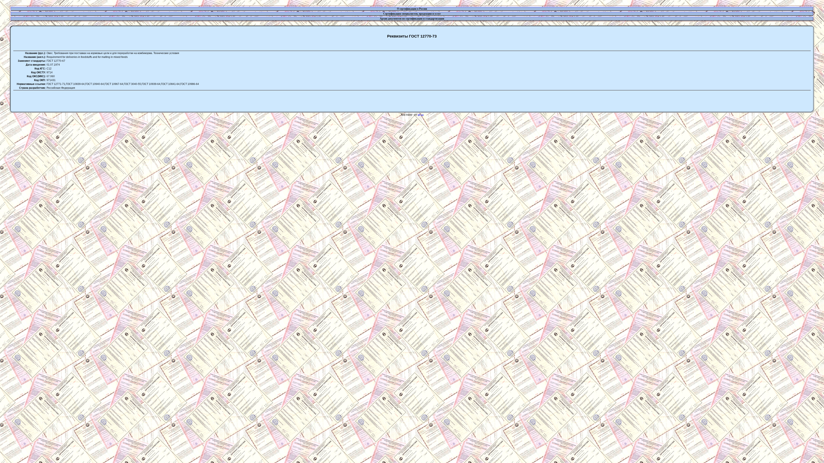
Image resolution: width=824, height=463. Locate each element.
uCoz (421, 114)
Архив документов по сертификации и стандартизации (412, 18)
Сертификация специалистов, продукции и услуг (412, 13)
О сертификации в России (412, 8)
